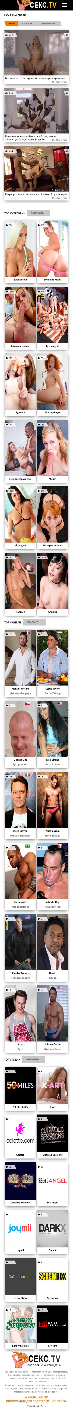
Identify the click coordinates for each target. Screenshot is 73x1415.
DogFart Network (20, 1202)
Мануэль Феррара (20, 693)
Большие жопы (53, 279)
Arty (20, 1044)
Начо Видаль (52, 835)
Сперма (52, 612)
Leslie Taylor (52, 688)
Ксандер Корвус (20, 978)
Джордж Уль (20, 764)
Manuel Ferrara (20, 688)
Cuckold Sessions (53, 1154)
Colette (20, 1154)
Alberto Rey (52, 902)
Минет (52, 479)
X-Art (53, 1107)
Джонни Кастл (52, 1049)
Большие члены (20, 346)
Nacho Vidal (53, 831)
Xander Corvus (20, 973)
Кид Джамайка (20, 906)
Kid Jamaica (20, 902)
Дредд (53, 978)
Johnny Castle (52, 1044)
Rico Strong (52, 759)
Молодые (20, 545)
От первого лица (52, 545)
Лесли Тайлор (53, 693)
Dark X (53, 1250)
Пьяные (20, 612)
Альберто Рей (53, 906)
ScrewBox (52, 1298)
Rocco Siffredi (20, 831)
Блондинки (20, 279)
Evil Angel (52, 1202)
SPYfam (52, 1345)
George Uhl (20, 759)
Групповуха (52, 346)
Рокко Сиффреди (20, 835)
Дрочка (20, 412)
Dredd (52, 973)
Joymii (20, 1250)
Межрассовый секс (20, 479)
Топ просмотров (48, 23)
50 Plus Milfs (20, 1107)
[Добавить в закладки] (66, 35)
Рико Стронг (52, 764)
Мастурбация (52, 412)
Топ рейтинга (27, 23)
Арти (20, 1049)
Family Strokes (20, 1345)
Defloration (20, 1298)
